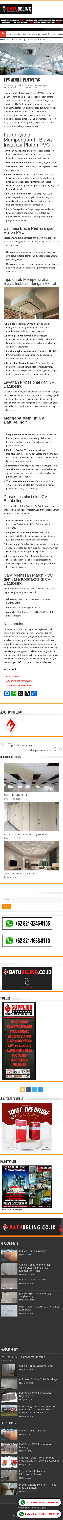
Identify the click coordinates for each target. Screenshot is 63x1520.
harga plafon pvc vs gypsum (21, 744)
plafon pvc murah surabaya (42, 749)
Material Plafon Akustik (32, 1279)
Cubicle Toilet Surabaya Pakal (36, 1365)
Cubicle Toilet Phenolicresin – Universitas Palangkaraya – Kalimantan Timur (36, 1267)
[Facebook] (28, 1089)
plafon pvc (16, 39)
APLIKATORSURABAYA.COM (19, 681)
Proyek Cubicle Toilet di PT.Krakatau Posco (32, 1473)
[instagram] (40, 1089)
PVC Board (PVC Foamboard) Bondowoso (27, 834)
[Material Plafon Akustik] (9, 1283)
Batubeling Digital (37, 1507)
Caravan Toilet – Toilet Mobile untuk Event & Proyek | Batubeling (39, 1459)
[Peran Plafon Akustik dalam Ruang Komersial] (9, 1311)
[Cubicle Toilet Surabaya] (9, 1255)
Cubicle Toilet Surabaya (32, 1251)
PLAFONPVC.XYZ (14, 676)
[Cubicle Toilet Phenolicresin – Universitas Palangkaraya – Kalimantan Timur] (9, 1269)
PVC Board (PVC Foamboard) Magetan (23, 1356)
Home (6, 39)
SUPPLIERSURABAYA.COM (18, 685)
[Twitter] (34, 1089)
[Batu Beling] (31, 9)
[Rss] (22, 1089)
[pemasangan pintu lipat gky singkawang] (9, 1297)
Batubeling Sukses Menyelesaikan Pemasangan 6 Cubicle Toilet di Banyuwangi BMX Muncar (38, 1409)
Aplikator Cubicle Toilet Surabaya (38, 1379)
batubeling (11, 85)
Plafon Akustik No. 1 (15, 795)
